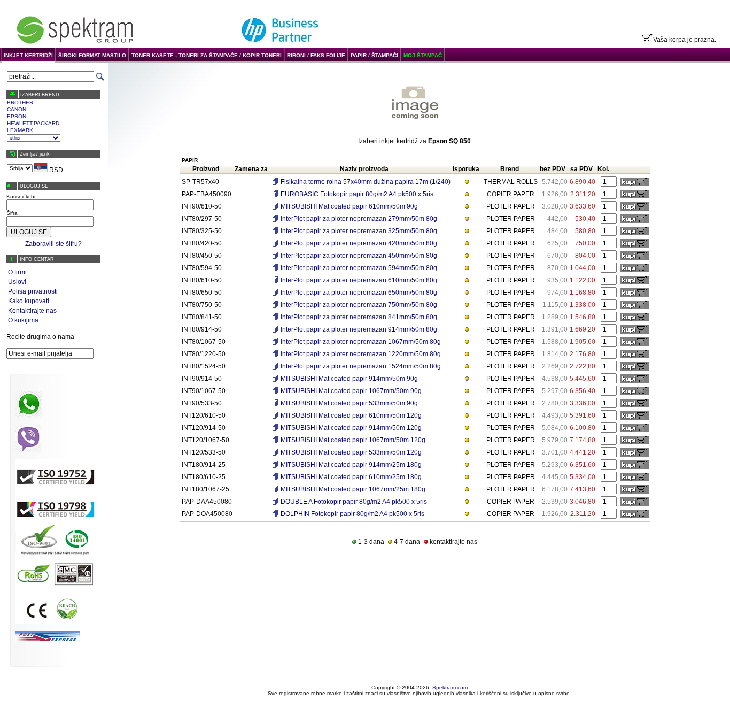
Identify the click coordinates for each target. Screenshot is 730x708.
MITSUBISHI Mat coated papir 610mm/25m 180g (351, 477)
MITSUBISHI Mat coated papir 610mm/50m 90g (349, 206)
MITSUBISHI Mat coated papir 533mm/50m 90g (349, 403)
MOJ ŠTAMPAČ (422, 55)
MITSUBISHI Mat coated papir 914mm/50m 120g (351, 428)
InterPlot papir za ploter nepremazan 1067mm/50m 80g (361, 341)
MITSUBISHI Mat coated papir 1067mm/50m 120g (353, 440)
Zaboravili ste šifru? (53, 244)
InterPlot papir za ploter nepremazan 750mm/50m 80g (359, 305)
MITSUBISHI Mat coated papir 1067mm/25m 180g (353, 489)
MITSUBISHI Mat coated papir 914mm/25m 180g (351, 464)
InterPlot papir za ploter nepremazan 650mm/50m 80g (359, 292)
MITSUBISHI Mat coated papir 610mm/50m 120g (351, 415)
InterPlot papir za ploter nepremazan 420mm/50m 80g (359, 243)
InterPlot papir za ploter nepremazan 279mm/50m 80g (359, 218)
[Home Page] (75, 44)
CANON (16, 109)
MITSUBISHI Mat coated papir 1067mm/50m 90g (351, 391)
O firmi (17, 272)
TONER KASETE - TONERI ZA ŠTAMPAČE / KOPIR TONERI (206, 55)
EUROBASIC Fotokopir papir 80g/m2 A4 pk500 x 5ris (357, 194)
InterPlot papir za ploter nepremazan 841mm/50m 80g (359, 317)
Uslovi (17, 282)
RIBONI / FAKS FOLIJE (316, 55)
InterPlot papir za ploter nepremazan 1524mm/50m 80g (361, 366)
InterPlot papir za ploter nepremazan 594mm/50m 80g (359, 268)
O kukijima (23, 320)
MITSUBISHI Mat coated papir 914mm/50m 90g (349, 378)
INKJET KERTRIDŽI (28, 55)
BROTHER (20, 102)
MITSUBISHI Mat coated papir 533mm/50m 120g (351, 452)
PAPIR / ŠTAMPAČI (374, 55)
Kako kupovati (28, 301)
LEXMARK (20, 130)
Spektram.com (450, 687)
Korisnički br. (21, 196)
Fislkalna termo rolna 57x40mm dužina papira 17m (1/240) (366, 182)
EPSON (16, 116)
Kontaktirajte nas (32, 310)
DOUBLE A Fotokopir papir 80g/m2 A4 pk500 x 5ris (354, 501)
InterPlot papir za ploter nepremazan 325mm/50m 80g (359, 231)
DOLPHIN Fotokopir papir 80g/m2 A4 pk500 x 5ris (352, 514)
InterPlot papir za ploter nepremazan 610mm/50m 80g (359, 280)
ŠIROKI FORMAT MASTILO (92, 55)
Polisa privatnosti (33, 291)
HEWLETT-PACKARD (33, 123)
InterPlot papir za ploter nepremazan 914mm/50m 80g (359, 329)
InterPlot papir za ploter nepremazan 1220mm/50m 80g (361, 354)
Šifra (12, 213)
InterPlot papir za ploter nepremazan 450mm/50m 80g (359, 255)
